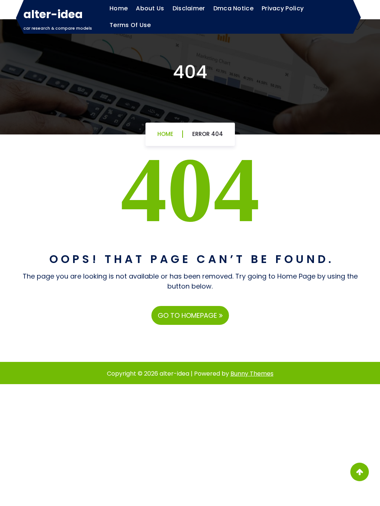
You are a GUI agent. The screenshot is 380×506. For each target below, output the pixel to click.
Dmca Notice (233, 8)
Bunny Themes (251, 373)
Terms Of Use (130, 25)
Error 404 (207, 134)
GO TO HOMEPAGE (188, 315)
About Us (150, 8)
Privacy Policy (283, 8)
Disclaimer (189, 8)
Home (118, 8)
